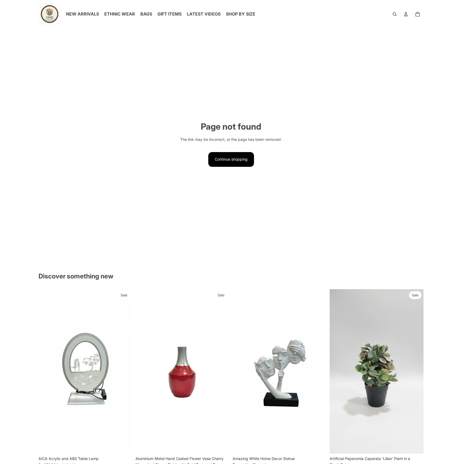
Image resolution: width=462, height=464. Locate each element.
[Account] (406, 14)
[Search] (395, 14)
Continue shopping (231, 159)
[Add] (124, 445)
